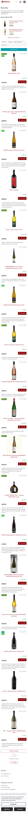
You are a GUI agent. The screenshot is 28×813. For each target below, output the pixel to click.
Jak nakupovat (4, 785)
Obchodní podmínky (5, 787)
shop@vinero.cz (7, 774)
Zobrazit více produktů (13, 37)
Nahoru (15, 762)
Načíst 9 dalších (14, 751)
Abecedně (4, 45)
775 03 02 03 (6, 776)
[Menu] (24, 1)
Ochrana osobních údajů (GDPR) (8, 789)
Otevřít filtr (14, 49)
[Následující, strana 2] (14, 755)
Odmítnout (7, 809)
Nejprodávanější (18, 42)
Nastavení (13, 804)
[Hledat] (16, 1)
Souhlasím (20, 809)
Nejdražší (10, 42)
